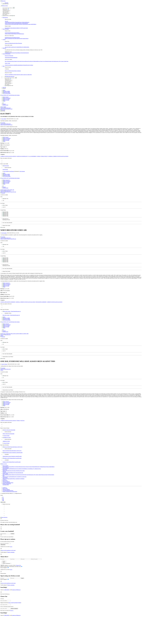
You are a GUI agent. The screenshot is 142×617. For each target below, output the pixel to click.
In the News (12, 38)
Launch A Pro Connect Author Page (62, 61)
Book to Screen (7, 38)
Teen (15, 32)
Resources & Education (9, 55)
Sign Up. (11, 610)
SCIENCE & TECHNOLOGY (22, 156)
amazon (1, 108)
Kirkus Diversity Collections (8, 476)
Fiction (10, 22)
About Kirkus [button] (5, 477)
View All (6, 21)
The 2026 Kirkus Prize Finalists (14, 95)
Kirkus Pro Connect (16, 476)
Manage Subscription (21, 52)
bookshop (5, 191)
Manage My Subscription (15, 472)
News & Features (6, 11)
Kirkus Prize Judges (21, 470)
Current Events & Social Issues (10, 24)
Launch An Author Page (27, 74)
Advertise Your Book (52, 61)
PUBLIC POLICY (44, 156)
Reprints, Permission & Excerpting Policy (7, 484)
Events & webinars (29, 65)
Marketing (15, 57)
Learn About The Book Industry (48, 474)
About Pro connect (19, 74)
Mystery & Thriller (17, 33)
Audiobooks (7, 22)
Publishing (12, 57)
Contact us (4, 479)
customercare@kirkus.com (16, 589)
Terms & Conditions (6, 481)
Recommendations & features (21, 65)
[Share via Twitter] (6, 139)
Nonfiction (16, 23)
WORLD (38, 156)
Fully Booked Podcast (24, 38)
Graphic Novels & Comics (20, 24)
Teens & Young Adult (29, 24)
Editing (8, 57)
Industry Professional (6, 563)
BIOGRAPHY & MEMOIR (41, 301)
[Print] (4, 141)
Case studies (14, 65)
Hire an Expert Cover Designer (42, 61)
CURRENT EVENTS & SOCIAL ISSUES (8, 156)
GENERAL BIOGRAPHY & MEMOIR (7, 301)
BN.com (10, 108)
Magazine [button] (4, 471)
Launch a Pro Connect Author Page (36, 474)
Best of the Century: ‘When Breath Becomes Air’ (11, 315)
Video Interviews (6, 12)
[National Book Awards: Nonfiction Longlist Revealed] (12, 452)
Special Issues (12, 52)
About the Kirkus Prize (16, 43)
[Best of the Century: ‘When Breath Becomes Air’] (12, 311)
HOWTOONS (5, 169)
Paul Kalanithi (4, 232)
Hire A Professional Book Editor (10, 61)
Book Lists (8, 468)
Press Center (15, 478)
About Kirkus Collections (16, 70)
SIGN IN (6, 2)
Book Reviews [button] (5, 17)
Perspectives (10, 37)
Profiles (6, 37)
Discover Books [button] (5, 465)
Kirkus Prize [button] (5, 469)
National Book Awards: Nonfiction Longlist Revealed (12, 456)
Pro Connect (5, 14)
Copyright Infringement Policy (8, 482)
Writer (4, 562)
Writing (6, 57)
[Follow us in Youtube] (3, 500)
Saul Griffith (4, 118)
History (26, 23)
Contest (10, 478)
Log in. (11, 546)
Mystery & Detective (22, 22)
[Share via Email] (6, 140)
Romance (27, 22)
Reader (4, 561)
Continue (12, 533)
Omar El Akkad (4, 364)
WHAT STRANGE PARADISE (8, 433)
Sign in (2, 565)
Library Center (7, 63)
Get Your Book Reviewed (20, 61)
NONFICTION (5, 331)
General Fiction (7, 32)
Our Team (7, 478)
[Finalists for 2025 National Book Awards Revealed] (12, 458)
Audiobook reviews (6, 10)
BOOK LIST (6, 95)
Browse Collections (8, 70)
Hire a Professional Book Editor (8, 474)
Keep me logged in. (4, 567)
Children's (34, 24)
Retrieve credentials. (11, 552)
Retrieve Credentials (14, 608)
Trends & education (8, 65)
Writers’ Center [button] (5, 473)
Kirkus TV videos (33, 468)
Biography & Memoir (21, 23)
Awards (13, 37)
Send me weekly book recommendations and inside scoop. (10, 566)
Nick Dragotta (22, 171)
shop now (2, 107)
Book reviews (5, 9)
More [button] (4, 66)
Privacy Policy (5, 480)
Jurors (21, 43)
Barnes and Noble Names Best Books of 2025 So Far (12, 450)
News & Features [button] (6, 467)
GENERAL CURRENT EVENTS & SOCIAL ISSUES (58, 156)
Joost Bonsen (11, 171)
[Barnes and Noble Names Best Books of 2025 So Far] (12, 446)
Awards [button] (4, 39)
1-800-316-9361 (6, 589)
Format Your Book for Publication (31, 61)
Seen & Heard (17, 37)
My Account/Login (23, 476)
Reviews (4, 330)
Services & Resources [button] (6, 53)
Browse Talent (13, 74)
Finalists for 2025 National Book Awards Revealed (12, 461)
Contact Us (5, 487)
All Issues (16, 52)
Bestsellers (4, 468)
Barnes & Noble (6, 108)
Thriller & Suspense (15, 22)
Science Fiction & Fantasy (9, 23)
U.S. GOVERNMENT (32, 156)
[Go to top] (3, 502)
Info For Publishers (21, 478)
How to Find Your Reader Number (15, 602)
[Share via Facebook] (6, 138)
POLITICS (22, 420)
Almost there (3, 544)
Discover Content (8, 74)
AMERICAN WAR (6, 441)
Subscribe (27, 52)
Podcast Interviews (6, 13)
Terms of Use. (18, 565)
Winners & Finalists (8, 43)
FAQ (12, 478)
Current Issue (7, 52)
